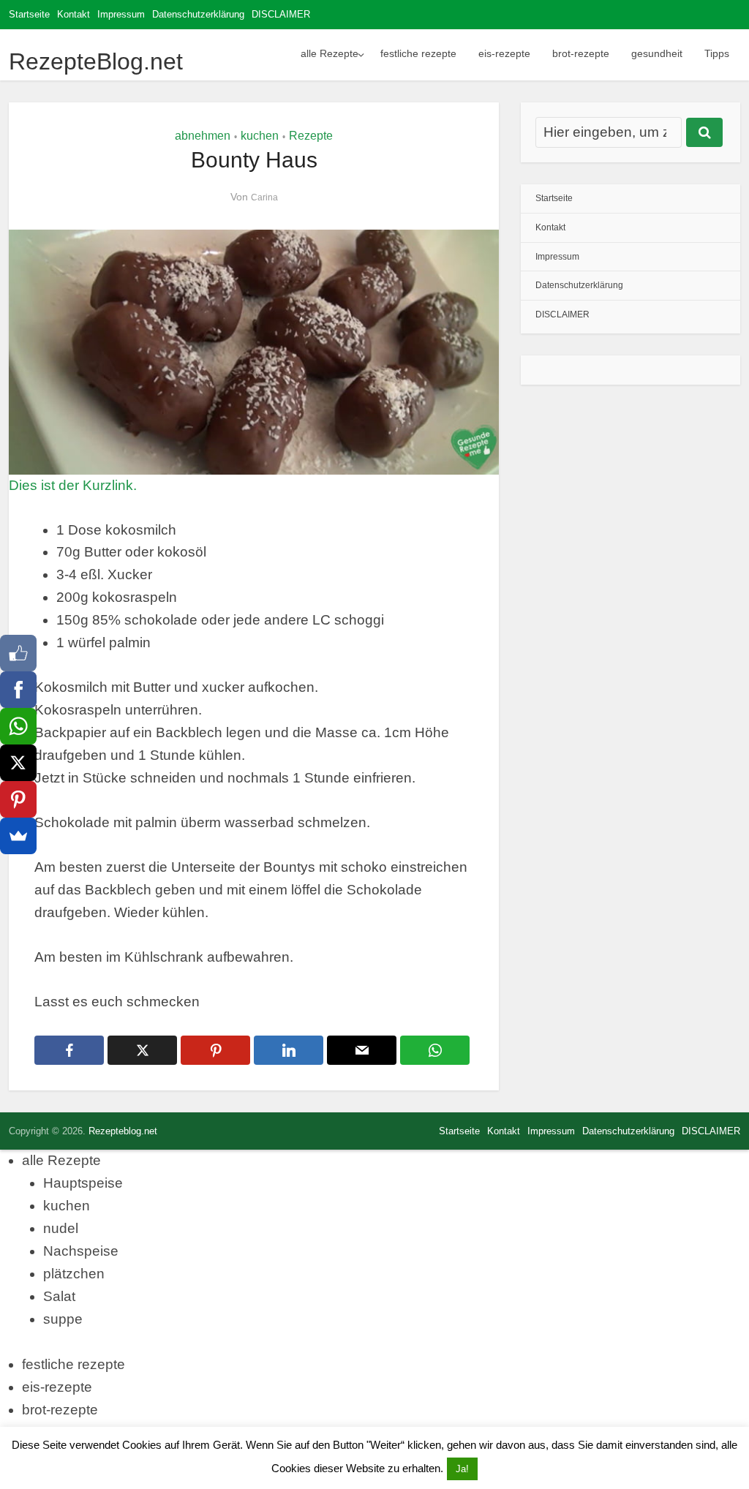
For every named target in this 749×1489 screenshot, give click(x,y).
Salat (59, 1296)
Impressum (121, 14)
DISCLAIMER (281, 14)
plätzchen (74, 1273)
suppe (63, 1319)
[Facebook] (18, 689)
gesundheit (656, 53)
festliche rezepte (418, 53)
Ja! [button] (462, 1468)
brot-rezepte (580, 53)
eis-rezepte (504, 53)
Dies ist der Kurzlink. (73, 485)
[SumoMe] (18, 836)
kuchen (260, 135)
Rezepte (311, 135)
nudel (60, 1228)
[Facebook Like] (18, 653)
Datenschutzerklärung (198, 14)
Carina (264, 197)
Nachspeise (80, 1251)
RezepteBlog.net (96, 61)
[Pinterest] (18, 799)
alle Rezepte (329, 53)
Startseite (29, 14)
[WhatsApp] (18, 726)
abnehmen (202, 135)
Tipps (716, 53)
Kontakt (73, 14)
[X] (18, 762)
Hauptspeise (83, 1183)
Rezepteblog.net (123, 1131)
